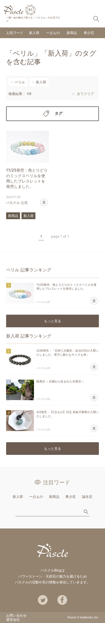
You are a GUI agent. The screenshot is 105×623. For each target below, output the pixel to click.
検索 (96, 19)
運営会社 (13, 619)
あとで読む (44, 203)
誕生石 (87, 496)
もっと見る (52, 321)
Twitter (43, 600)
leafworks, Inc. (89, 617)
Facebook (62, 600)
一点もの (53, 33)
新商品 (72, 33)
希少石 (89, 33)
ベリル (20, 82)
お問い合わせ (16, 615)
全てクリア (85, 94)
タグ (59, 113)
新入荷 (34, 33)
